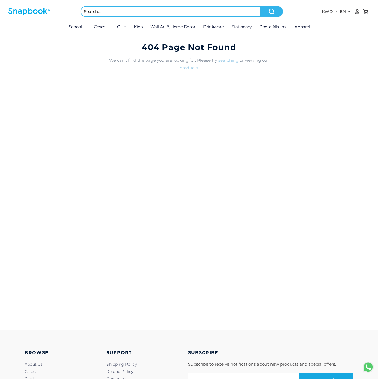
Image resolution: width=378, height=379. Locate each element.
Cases (30, 371)
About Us (34, 364)
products (189, 67)
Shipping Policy (122, 364)
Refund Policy (120, 371)
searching (228, 60)
